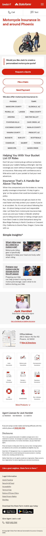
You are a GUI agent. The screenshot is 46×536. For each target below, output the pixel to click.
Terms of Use (6, 490)
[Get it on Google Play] (25, 511)
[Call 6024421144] (18, 317)
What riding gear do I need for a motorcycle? (13, 244)
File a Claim (23, 82)
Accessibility (6, 486)
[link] (23, 4)
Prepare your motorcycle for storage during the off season (12, 270)
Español (5, 4)
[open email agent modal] (23, 318)
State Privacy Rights (9, 496)
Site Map (5, 500)
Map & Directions (29, 343)
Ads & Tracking (7, 480)
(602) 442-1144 (20, 428)
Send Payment (23, 90)
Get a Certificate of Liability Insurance (23, 321)
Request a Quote (23, 72)
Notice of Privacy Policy (10, 493)
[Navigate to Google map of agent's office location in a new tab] (28, 317)
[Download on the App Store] (9, 511)
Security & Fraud (8, 483)
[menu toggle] (42, 4)
